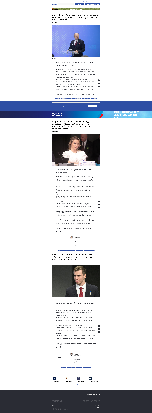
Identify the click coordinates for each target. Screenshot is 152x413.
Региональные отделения (76, 7)
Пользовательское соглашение (56, 407)
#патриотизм (94, 98)
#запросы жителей (87, 367)
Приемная (83, 7)
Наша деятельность (66, 7)
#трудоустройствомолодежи (89, 250)
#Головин (63, 367)
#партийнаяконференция (66, 98)
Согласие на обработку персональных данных (59, 410)
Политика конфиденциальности (57, 408)
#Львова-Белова (61, 250)
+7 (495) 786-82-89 (93, 394)
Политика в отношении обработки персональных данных (60, 409)
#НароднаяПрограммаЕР (70, 250)
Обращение (79, 4)
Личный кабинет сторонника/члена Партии (92, 4)
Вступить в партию (96, 7)
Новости (62, 11)
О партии (53, 7)
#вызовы (80, 367)
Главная (53, 11)
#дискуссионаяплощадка (76, 98)
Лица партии (59, 7)
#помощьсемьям (79, 250)
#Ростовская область (86, 98)
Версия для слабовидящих (96, 1)
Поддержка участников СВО (76, 9)
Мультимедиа (89, 7)
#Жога (58, 98)
